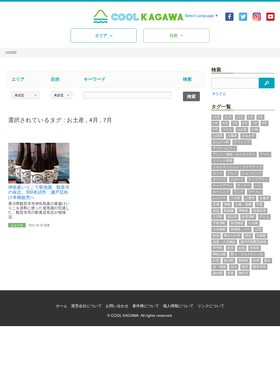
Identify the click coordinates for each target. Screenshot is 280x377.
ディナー (243, 185)
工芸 (258, 229)
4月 (93, 120)
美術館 (243, 260)
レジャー (219, 198)
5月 (235, 123)
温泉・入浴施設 (224, 242)
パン (258, 185)
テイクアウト (258, 179)
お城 (255, 129)
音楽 (230, 273)
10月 (216, 117)
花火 (234, 267)
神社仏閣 (219, 254)
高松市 (243, 273)
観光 (245, 267)
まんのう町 (221, 142)
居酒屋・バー (240, 229)
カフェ (218, 173)
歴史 (248, 235)
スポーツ (237, 179)
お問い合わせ (117, 306)
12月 (239, 117)
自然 (256, 260)
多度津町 (248, 217)
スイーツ (219, 179)
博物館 (243, 211)
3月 (215, 123)
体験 (227, 204)
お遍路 (232, 136)
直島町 (254, 248)
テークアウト (222, 185)
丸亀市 (264, 198)
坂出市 (232, 217)
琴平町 (218, 248)
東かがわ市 (232, 235)
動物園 (229, 211)
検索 (216, 69)
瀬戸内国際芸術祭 (253, 242)
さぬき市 (248, 136)
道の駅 (218, 273)
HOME (11, 52)
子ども (264, 217)
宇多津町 (219, 223)
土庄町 (218, 217)
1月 (250, 117)
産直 (230, 248)
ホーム (61, 306)
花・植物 (219, 267)
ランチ (239, 192)
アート (265, 154)
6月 (244, 123)
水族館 (261, 235)
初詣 (216, 211)
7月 (107, 120)
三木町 (235, 198)
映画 (216, 235)
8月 (264, 123)
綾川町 (229, 260)
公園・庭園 (243, 204)
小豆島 (253, 223)
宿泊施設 (237, 223)
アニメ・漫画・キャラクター (234, 154)
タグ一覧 (221, 106)
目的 (174, 35)
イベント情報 (222, 161)
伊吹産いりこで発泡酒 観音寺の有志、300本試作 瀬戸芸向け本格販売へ (38, 192)
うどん (227, 129)
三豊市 (250, 198)
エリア (101, 35)
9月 (215, 129)
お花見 (218, 136)
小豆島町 (219, 229)
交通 (216, 204)
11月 (228, 117)
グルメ (232, 173)
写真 (259, 204)
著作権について (145, 306)
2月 (260, 117)
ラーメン (254, 192)
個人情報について (178, 306)
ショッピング (251, 173)
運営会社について (86, 306)
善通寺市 (259, 211)
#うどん (219, 93)
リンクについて (210, 306)
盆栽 (241, 248)
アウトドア (242, 142)
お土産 (75, 120)
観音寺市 (259, 267)
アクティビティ (224, 148)
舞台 (267, 260)
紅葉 (216, 260)
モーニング (221, 192)
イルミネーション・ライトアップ (237, 167)
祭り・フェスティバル (247, 254)
